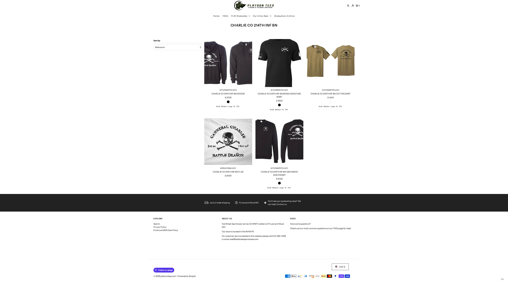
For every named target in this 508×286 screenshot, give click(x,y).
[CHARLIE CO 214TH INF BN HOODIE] (228, 63)
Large (230, 106)
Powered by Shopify (187, 276)
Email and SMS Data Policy (165, 230)
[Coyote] (330, 101)
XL (234, 106)
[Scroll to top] (502, 279)
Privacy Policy (159, 227)
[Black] (228, 101)
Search (156, 224)
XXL (238, 106)
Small (218, 106)
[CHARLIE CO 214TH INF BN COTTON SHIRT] (331, 63)
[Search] (348, 6)
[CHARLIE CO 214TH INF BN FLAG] (228, 141)
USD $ (342, 266)
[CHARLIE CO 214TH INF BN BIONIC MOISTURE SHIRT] (279, 63)
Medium (224, 106)
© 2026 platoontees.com (164, 276)
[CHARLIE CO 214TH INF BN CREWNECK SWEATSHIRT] (279, 141)
